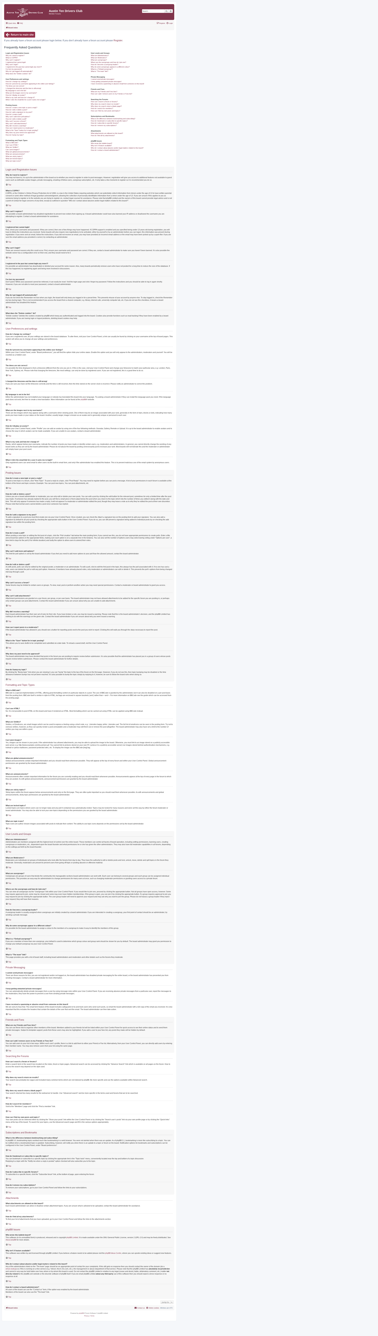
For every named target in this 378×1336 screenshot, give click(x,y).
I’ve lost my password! (14, 69)
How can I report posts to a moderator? (20, 128)
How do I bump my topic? (15, 135)
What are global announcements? (18, 152)
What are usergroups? (99, 60)
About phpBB (11, 1240)
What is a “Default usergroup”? (102, 69)
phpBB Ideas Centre (113, 1253)
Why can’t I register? (13, 60)
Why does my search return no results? (105, 104)
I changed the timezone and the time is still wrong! (23, 88)
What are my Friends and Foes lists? (104, 91)
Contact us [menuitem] (141, 1308)
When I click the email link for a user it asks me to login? (25, 100)
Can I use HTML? (12, 145)
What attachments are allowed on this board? (107, 133)
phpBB (83, 399)
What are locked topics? (14, 158)
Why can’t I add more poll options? (18, 116)
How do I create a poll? (14, 114)
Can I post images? (12, 149)
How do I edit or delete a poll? (16, 119)
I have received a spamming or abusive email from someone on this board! (117, 84)
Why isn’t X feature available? (101, 145)
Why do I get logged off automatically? (19, 71)
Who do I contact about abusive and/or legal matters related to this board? (117, 148)
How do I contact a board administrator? (105, 150)
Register (118, 40)
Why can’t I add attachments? (16, 123)
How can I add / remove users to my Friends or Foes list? (111, 94)
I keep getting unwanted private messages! (106, 81)
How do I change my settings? (16, 81)
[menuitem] (20, 23)
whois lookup (11, 1269)
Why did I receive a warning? (16, 126)
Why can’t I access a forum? (16, 121)
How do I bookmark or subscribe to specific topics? (109, 121)
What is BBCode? (12, 142)
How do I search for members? (102, 108)
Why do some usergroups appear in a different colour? (110, 67)
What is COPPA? (12, 58)
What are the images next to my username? (21, 93)
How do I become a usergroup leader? (104, 64)
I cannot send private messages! (102, 79)
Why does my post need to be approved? (20, 132)
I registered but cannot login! (16, 62)
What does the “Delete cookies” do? (18, 74)
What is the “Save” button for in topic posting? (22, 130)
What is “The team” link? (99, 71)
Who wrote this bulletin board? (101, 143)
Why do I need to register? (15, 55)
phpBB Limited (72, 1237)
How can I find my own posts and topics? (105, 111)
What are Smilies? (12, 147)
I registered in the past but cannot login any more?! (24, 67)
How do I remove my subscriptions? (104, 125)
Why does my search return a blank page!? (106, 106)
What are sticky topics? (14, 156)
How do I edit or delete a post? (16, 110)
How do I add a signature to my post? (19, 112)
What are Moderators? (99, 58)
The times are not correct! (15, 86)
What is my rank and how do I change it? (20, 97)
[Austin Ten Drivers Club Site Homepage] (27, 12)
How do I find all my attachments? (103, 135)
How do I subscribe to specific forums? (105, 123)
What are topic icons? (13, 161)
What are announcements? (15, 154)
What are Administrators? (100, 55)
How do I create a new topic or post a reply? (21, 107)
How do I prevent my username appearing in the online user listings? (30, 84)
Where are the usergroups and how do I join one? (108, 62)
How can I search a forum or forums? (104, 102)
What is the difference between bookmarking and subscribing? (113, 119)
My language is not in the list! (16, 90)
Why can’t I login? (12, 64)
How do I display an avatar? (16, 95)
